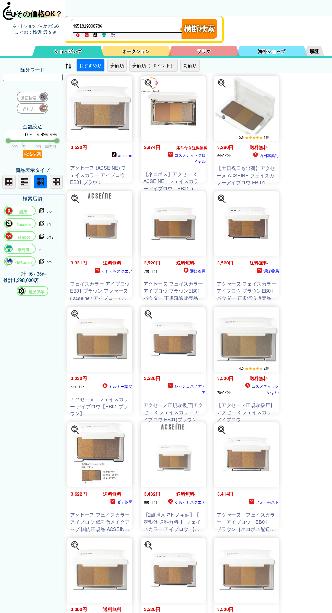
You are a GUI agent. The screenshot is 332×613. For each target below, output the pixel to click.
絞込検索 (32, 154)
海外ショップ (271, 51)
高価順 (190, 65)
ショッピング (68, 51)
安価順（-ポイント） (153, 65)
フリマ (204, 51)
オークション (135, 51)
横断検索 (199, 28)
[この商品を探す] (75, 83)
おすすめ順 (90, 65)
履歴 (314, 51)
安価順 (117, 65)
